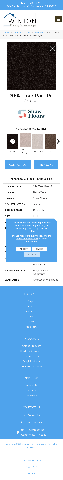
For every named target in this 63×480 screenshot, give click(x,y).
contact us (34, 415)
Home (6, 32)
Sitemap (32, 473)
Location (32, 390)
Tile (31, 316)
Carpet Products (31, 345)
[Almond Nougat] (25, 140)
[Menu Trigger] (58, 19)
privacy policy (36, 235)
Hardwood (31, 306)
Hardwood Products (31, 351)
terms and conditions (27, 238)
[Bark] (50, 141)
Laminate (31, 311)
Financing (31, 395)
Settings (31, 255)
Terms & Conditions (32, 460)
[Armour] (12, 141)
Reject (39, 249)
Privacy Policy (32, 467)
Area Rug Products (31, 366)
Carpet (27, 32)
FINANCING (46, 164)
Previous (4, 139)
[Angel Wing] (38, 141)
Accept (24, 249)
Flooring (16, 32)
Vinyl (31, 321)
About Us (31, 385)
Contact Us (17, 164)
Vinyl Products (31, 361)
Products (38, 32)
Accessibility (32, 454)
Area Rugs (31, 327)
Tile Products (31, 356)
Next (58, 139)
